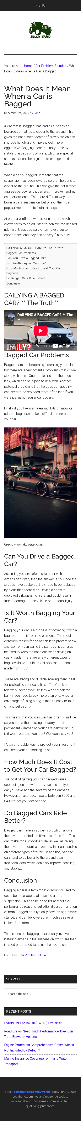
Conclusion (14, 283)
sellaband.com (23, 1096)
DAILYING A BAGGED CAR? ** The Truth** (34, 248)
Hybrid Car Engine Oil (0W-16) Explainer (32, 1023)
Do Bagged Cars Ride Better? (25, 278)
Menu (40, 5)
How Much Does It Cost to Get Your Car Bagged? (33, 271)
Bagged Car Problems (21, 253)
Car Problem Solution (34, 955)
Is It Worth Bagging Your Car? (26, 263)
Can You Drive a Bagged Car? (26, 258)
